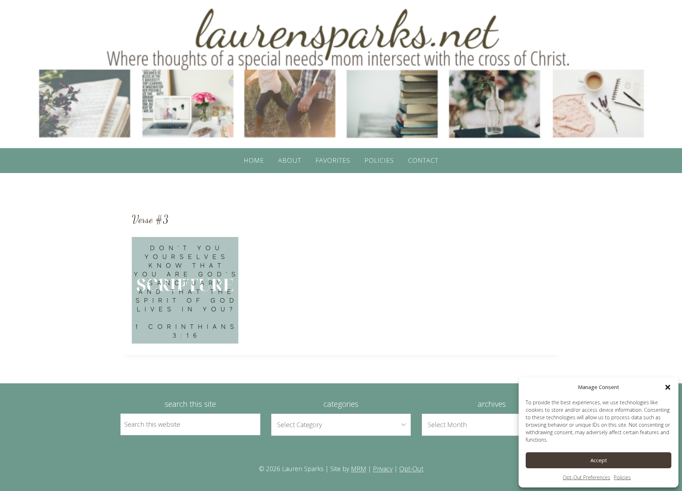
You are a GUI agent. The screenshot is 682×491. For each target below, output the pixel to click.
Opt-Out (411, 468)
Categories (341, 403)
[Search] (247, 424)
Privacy (383, 468)
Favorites (332, 160)
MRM (358, 468)
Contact (423, 160)
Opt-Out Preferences (586, 477)
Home (254, 160)
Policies (622, 477)
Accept (598, 460)
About (289, 160)
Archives (492, 403)
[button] (667, 387)
